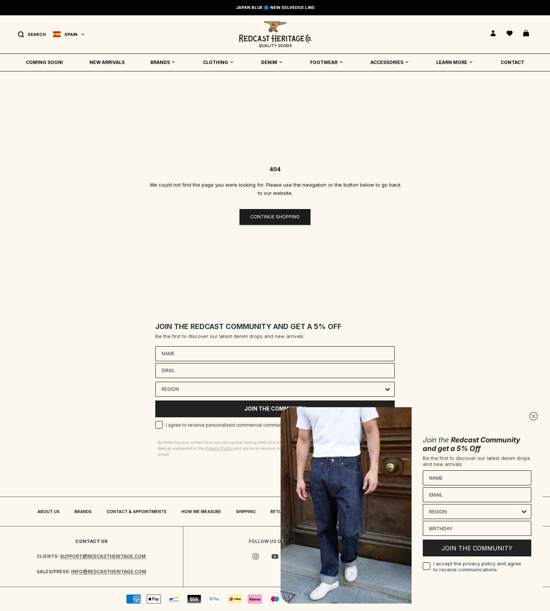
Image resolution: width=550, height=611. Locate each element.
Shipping (246, 511)
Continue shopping (275, 216)
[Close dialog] (533, 416)
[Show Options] (387, 389)
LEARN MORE (451, 62)
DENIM (269, 62)
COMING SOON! (44, 62)
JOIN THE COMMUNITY (477, 548)
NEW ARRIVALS (107, 62)
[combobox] (273, 389)
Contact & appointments (136, 511)
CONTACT (512, 62)
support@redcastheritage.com (103, 556)
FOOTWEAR (323, 62)
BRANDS (160, 62)
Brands (83, 511)
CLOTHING (215, 62)
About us (48, 511)
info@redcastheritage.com (108, 571)
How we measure (201, 511)
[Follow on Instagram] (255, 556)
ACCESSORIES (386, 62)
